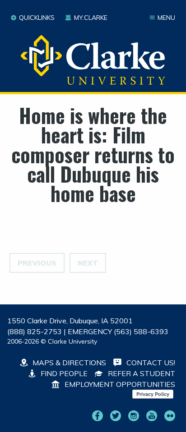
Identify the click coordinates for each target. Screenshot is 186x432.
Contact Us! (150, 362)
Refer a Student (140, 373)
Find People (63, 373)
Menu (166, 17)
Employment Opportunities (119, 384)
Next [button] (88, 262)
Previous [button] (37, 262)
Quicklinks (37, 17)
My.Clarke (90, 17)
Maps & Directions (68, 362)
